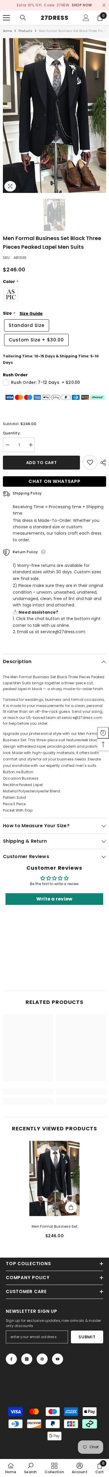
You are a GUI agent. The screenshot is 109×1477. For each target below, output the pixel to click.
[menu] (6, 17)
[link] (28, 1091)
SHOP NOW (82, 5)
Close (104, 5)
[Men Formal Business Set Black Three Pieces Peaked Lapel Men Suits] (54, 1178)
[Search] (22, 17)
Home (7, 31)
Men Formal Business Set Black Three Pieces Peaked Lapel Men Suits (54, 1227)
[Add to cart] (71, 1207)
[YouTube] (57, 1359)
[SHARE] (101, 463)
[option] (54, 5)
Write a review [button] (54, 899)
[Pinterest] (42, 1359)
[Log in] (86, 18)
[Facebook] (11, 1359)
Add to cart (41, 463)
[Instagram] (26, 1359)
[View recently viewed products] (103, 733)
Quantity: (12, 433)
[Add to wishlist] (90, 462)
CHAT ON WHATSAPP (54, 481)
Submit (86, 1337)
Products (26, 31)
